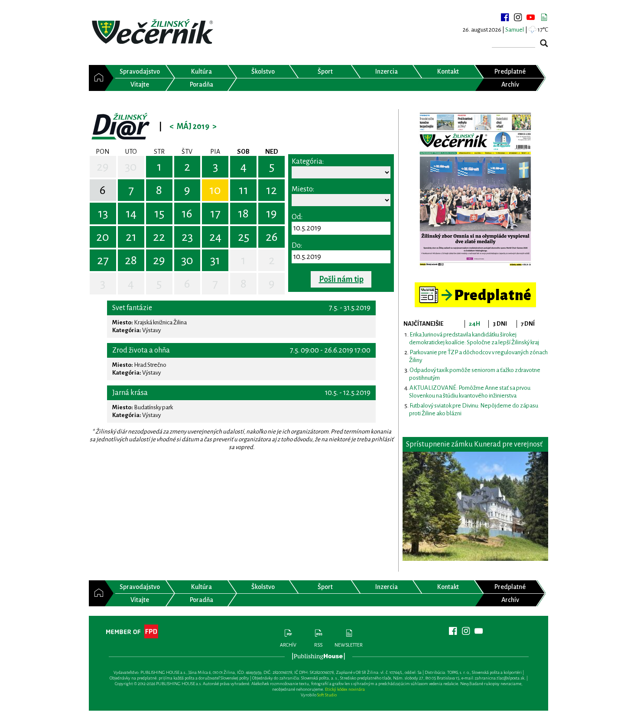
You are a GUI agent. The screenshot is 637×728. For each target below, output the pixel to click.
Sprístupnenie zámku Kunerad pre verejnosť (474, 444)
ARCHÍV (288, 644)
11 (243, 190)
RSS (318, 644)
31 (215, 260)
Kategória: (308, 161)
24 (215, 236)
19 (271, 213)
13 (103, 213)
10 (215, 190)
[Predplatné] (475, 286)
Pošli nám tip (341, 279)
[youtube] (530, 17)
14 (131, 213)
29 (103, 166)
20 (102, 236)
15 (159, 213)
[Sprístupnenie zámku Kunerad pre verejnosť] (475, 506)
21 (131, 236)
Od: (297, 217)
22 (159, 236)
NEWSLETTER (349, 644)
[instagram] (518, 17)
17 (215, 213)
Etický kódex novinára (345, 689)
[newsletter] (544, 17)
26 (272, 236)
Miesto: (303, 189)
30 (131, 166)
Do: (297, 245)
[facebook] (504, 17)
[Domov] (97, 78)
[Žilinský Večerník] (154, 32)
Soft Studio (327, 694)
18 (243, 213)
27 (103, 260)
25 (243, 236)
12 (271, 190)
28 (131, 260)
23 (187, 236)
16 (187, 213)
